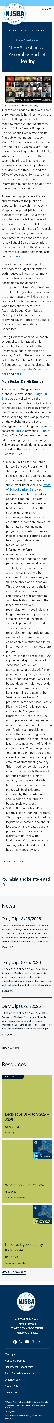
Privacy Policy (12, 1386)
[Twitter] (21, 1341)
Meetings (10, 1354)
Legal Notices (12, 1379)
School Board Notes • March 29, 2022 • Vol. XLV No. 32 (29, 30)
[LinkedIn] (39, 1341)
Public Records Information (19, 1373)
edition (42, 431)
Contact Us (11, 1392)
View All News (10, 1048)
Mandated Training (15, 1360)
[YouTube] (27, 1341)
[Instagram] (33, 1341)
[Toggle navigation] (50, 9)
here (17, 256)
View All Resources (14, 1272)
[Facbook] (15, 1341)
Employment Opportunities (19, 1367)
